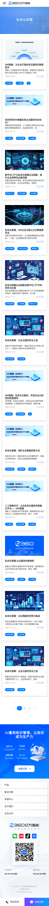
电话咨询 (14, 902)
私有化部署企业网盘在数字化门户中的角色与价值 (23, 286)
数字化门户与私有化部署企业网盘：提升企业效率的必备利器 (23, 176)
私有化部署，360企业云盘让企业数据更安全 (24, 231)
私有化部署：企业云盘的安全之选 (21, 340)
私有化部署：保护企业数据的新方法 (22, 450)
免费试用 (39, 901)
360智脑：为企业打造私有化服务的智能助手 (24, 66)
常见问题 (40, 186)
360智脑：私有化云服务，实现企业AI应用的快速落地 (24, 397)
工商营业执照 (24, 889)
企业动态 (40, 76)
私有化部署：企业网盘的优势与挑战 (22, 616)
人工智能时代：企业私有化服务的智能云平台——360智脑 (23, 507)
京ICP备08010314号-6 (24, 892)
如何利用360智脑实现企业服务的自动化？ (23, 121)
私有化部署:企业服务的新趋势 (19, 560)
